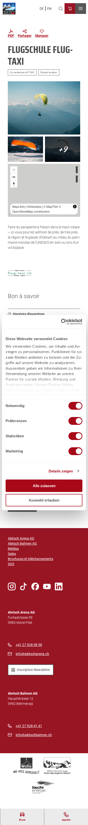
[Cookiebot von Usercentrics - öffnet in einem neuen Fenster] (62, 322)
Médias (13, 549)
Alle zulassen (44, 486)
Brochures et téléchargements (30, 559)
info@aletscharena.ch (32, 654)
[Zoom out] (13, 176)
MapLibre (18, 206)
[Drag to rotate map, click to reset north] (13, 184)
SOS (11, 564)
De (42, 8)
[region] (44, 190)
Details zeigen (61, 471)
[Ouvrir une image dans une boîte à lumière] (44, 107)
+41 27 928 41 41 (29, 726)
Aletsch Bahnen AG (22, 543)
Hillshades (34, 206)
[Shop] (70, 8)
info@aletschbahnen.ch (34, 735)
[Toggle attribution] (75, 206)
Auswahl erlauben (44, 500)
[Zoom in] (13, 169)
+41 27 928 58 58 (29, 645)
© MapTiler (51, 206)
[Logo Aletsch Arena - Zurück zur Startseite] (9, 8)
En (49, 8)
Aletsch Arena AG (21, 538)
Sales (12, 554)
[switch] (75, 421)
